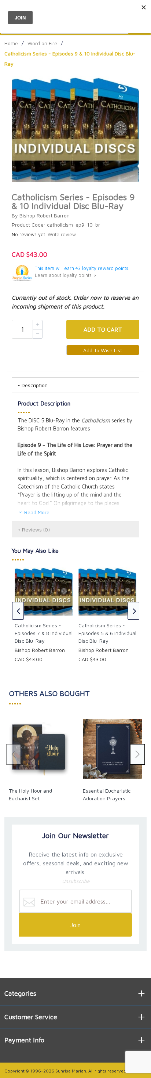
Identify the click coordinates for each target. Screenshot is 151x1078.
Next (133, 611)
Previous (18, 611)
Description (35, 385)
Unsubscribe (75, 881)
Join (75, 925)
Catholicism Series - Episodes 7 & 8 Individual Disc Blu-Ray (44, 633)
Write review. (62, 234)
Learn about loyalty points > (65, 275)
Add (103, 329)
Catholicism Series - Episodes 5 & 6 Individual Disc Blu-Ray (107, 633)
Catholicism (95, 420)
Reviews (36, 529)
